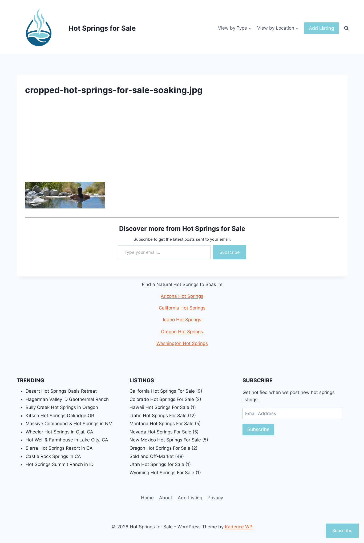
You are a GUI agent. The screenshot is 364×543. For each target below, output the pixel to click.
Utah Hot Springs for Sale (157, 464)
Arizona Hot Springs (182, 296)
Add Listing (321, 28)
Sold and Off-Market (152, 456)
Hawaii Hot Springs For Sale (159, 407)
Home (147, 497)
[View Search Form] (346, 28)
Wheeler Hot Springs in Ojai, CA (59, 432)
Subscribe (230, 252)
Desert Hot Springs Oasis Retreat (61, 391)
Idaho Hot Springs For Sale (158, 415)
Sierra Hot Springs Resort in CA (59, 448)
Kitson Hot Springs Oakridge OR (60, 415)
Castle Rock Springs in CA (53, 456)
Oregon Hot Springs (182, 331)
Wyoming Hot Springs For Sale (162, 472)
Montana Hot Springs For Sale (161, 423)
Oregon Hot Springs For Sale (160, 448)
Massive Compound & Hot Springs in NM (69, 423)
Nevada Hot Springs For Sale (160, 432)
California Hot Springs (182, 308)
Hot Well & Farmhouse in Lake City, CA (67, 440)
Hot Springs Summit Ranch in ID (60, 464)
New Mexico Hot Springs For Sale (165, 440)
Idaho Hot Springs (182, 319)
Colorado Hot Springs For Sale (162, 399)
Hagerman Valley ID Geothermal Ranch (67, 399)
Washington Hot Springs (182, 343)
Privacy (215, 497)
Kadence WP (238, 526)
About (165, 497)
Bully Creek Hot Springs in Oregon (62, 407)
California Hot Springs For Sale (162, 391)
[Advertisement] (182, 142)
